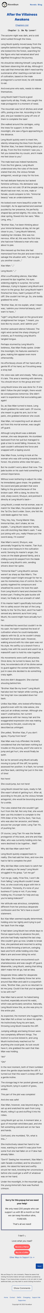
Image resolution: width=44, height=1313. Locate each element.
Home (6, 1297)
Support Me (36, 1297)
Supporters (22, 1300)
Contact (12, 1297)
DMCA (19, 1297)
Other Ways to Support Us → (22, 1257)
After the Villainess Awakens (22, 16)
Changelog (26, 1297)
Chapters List (22, 25)
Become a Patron (22, 1247)
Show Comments (22, 1288)
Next (39, 1266)
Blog (40, 4)
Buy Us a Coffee (22, 1252)
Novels (33, 4)
